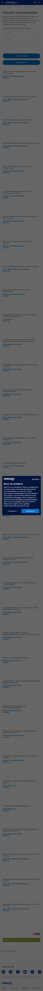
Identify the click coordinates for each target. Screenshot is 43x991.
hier (28, 506)
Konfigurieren (12, 511)
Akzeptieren (30, 511)
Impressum (35, 479)
